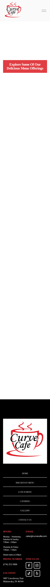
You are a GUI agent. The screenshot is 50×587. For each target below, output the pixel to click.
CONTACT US (25, 520)
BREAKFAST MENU (25, 483)
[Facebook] (29, 565)
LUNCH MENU (25, 492)
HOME (25, 473)
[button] (8, 84)
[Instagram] (37, 565)
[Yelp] (37, 573)
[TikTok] (29, 573)
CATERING (25, 501)
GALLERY (25, 510)
